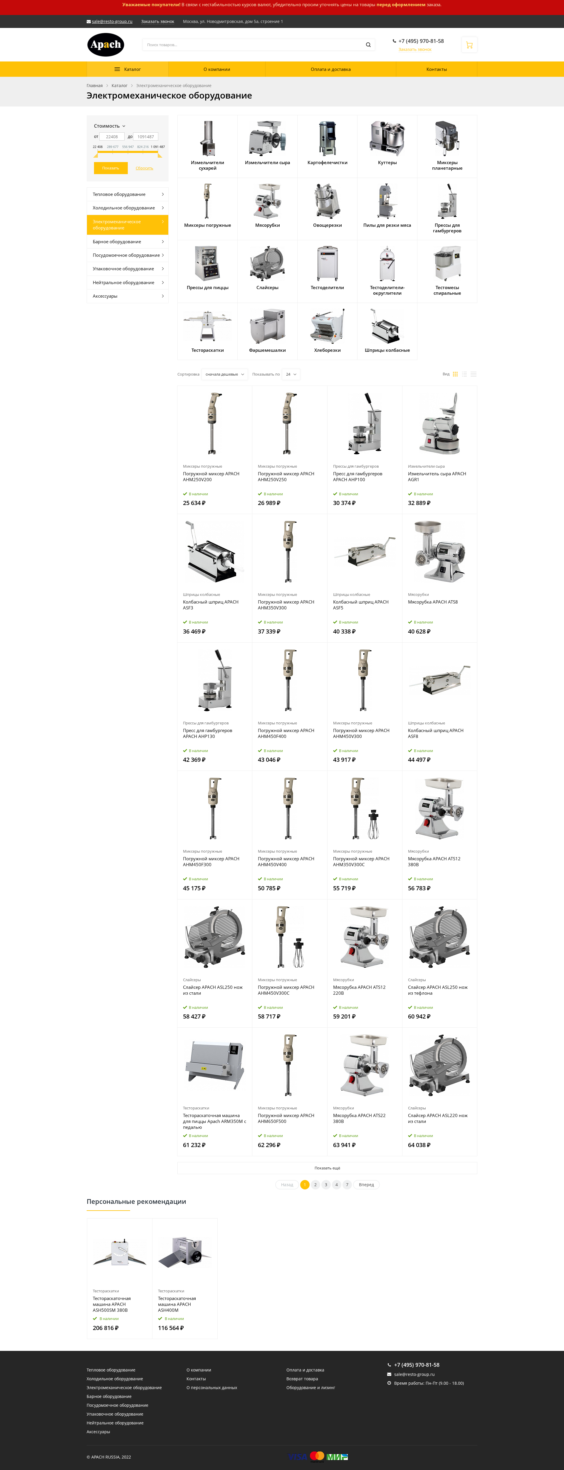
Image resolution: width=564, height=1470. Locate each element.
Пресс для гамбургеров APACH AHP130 (207, 733)
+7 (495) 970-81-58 (421, 40)
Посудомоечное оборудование (126, 255)
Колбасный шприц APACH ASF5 (361, 605)
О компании (217, 69)
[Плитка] (455, 374)
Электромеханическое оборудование (117, 225)
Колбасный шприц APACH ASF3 (211, 605)
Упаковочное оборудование (123, 268)
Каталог (132, 69)
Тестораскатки (196, 1108)
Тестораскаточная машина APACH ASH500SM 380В (112, 1304)
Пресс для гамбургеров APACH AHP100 (357, 476)
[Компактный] (473, 374)
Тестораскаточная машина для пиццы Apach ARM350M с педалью (214, 1121)
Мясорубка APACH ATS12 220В (359, 990)
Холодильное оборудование (124, 208)
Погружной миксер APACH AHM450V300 (361, 733)
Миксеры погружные (202, 466)
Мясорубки (418, 594)
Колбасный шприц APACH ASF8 (436, 733)
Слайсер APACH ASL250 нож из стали (213, 990)
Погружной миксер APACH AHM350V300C (361, 861)
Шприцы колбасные (201, 594)
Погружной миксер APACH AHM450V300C (286, 990)
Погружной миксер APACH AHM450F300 (211, 861)
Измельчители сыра (426, 466)
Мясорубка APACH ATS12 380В (434, 861)
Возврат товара (302, 1378)
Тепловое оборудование (119, 194)
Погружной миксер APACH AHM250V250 (286, 476)
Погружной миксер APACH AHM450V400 (286, 861)
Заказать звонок (415, 49)
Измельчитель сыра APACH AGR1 (437, 476)
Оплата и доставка (331, 69)
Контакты (437, 69)
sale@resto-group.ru (112, 21)
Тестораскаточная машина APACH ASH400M (177, 1304)
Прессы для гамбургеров (356, 466)
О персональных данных (212, 1387)
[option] (119, 1278)
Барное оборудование (117, 241)
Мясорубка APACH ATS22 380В (359, 1118)
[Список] (464, 374)
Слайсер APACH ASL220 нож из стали (438, 1118)
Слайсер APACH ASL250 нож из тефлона (438, 990)
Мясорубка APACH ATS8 (433, 602)
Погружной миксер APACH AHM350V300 (286, 605)
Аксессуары (105, 296)
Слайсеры (192, 979)
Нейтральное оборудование (123, 282)
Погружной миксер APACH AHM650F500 (286, 1118)
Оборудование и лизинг (310, 1387)
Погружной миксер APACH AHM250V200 (211, 476)
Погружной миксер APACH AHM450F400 (286, 733)
